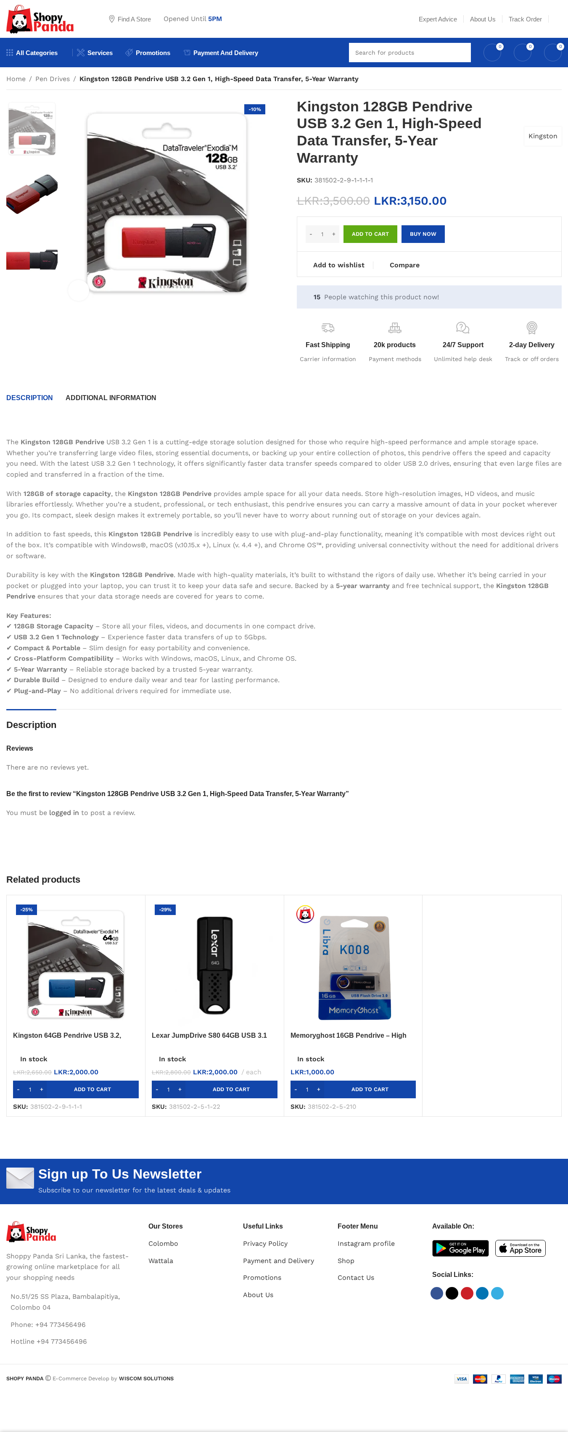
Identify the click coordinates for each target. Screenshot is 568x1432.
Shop (346, 1261)
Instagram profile (366, 1243)
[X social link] (452, 1293)
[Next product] (557, 80)
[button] (76, 1089)
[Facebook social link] (437, 1293)
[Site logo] (47, 18)
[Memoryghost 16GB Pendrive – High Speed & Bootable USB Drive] (353, 964)
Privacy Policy (265, 1243)
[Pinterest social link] (467, 1293)
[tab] (29, 398)
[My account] (558, 19)
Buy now (423, 234)
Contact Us (356, 1278)
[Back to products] (547, 80)
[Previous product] (536, 80)
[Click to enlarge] (78, 290)
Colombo (163, 1243)
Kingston (542, 136)
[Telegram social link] (497, 1293)
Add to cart (370, 234)
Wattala (160, 1261)
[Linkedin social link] (482, 1293)
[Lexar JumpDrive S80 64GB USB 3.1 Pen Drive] (214, 964)
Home (16, 79)
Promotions (262, 1278)
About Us (258, 1295)
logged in (64, 813)
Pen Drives (52, 79)
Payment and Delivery (278, 1261)
